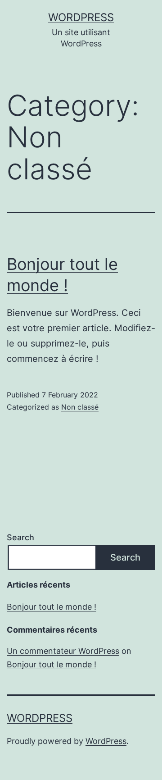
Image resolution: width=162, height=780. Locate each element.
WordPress (81, 17)
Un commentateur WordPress (63, 651)
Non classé (80, 406)
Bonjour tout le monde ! (51, 606)
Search (20, 537)
